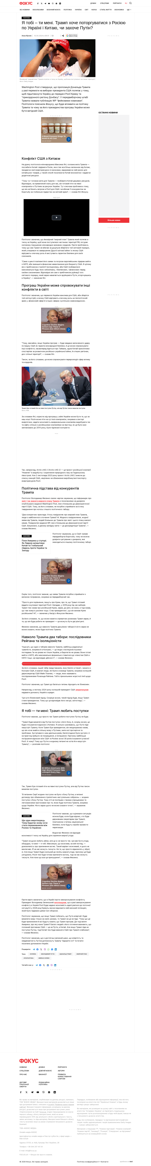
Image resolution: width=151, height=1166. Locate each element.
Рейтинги (117, 3)
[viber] (43, 1092)
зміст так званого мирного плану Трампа (40, 501)
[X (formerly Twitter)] (41, 3)
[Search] (130, 3)
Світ (86, 10)
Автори (61, 1071)
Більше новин (114, 220)
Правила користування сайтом (64, 1076)
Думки (93, 3)
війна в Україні (44, 958)
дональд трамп (65, 954)
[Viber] (53, 3)
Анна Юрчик (27, 36)
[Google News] (56, 3)
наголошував (60, 902)
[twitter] (26, 1092)
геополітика (29, 958)
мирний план (82, 954)
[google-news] (49, 1092)
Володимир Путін (48, 954)
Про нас (23, 1074)
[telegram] (32, 1092)
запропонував (82, 690)
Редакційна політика (44, 1083)
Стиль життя (105, 10)
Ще (128, 10)
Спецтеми (104, 3)
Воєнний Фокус (54, 10)
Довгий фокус (45, 1071)
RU (126, 3)
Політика (68, 10)
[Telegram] (45, 3)
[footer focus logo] (29, 1061)
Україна (78, 10)
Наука (94, 10)
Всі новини (25, 10)
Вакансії (42, 1074)
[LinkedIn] (60, 3)
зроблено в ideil (126, 1161)
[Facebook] (38, 3)
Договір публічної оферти (24, 1084)
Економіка (119, 10)
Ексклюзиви (38, 10)
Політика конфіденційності (88, 1162)
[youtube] (37, 1092)
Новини (23, 1067)
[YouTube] (49, 3)
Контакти (104, 1162)
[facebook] (20, 1092)
